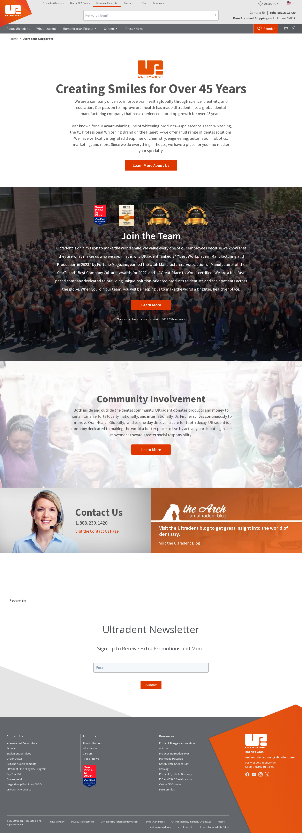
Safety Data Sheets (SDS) (174, 764)
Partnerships (167, 789)
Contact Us (129, 3)
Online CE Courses (170, 784)
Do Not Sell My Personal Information (119, 821)
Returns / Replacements (21, 764)
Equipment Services (19, 753)
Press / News (134, 29)
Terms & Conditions (154, 821)
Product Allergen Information (177, 743)
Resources (158, 3)
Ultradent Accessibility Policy (214, 826)
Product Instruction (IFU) (174, 753)
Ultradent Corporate (106, 3)
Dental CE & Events (80, 3)
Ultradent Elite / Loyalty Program (26, 769)
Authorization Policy (160, 826)
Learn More (151, 304)
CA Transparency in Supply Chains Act (191, 821)
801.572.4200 (254, 752)
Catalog (164, 769)
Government (14, 779)
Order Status (15, 758)
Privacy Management (82, 821)
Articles (164, 748)
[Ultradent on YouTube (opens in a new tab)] (254, 774)
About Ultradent (18, 29)
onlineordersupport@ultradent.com (270, 757)
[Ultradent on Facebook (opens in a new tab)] (247, 774)
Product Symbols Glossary (175, 774)
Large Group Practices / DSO (24, 784)
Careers (109, 29)
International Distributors (22, 743)
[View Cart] (285, 28)
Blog (144, 3)
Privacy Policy (57, 821)
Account (12, 748)
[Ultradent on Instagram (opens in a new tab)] (260, 774)
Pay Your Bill (14, 774)
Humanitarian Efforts (78, 29)
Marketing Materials (171, 758)
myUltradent (185, 826)
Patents (221, 821)
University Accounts (19, 789)
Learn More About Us (151, 165)
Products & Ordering (53, 3)
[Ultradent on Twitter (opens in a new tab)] (267, 774)
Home (14, 39)
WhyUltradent (46, 29)
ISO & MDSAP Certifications (175, 779)
